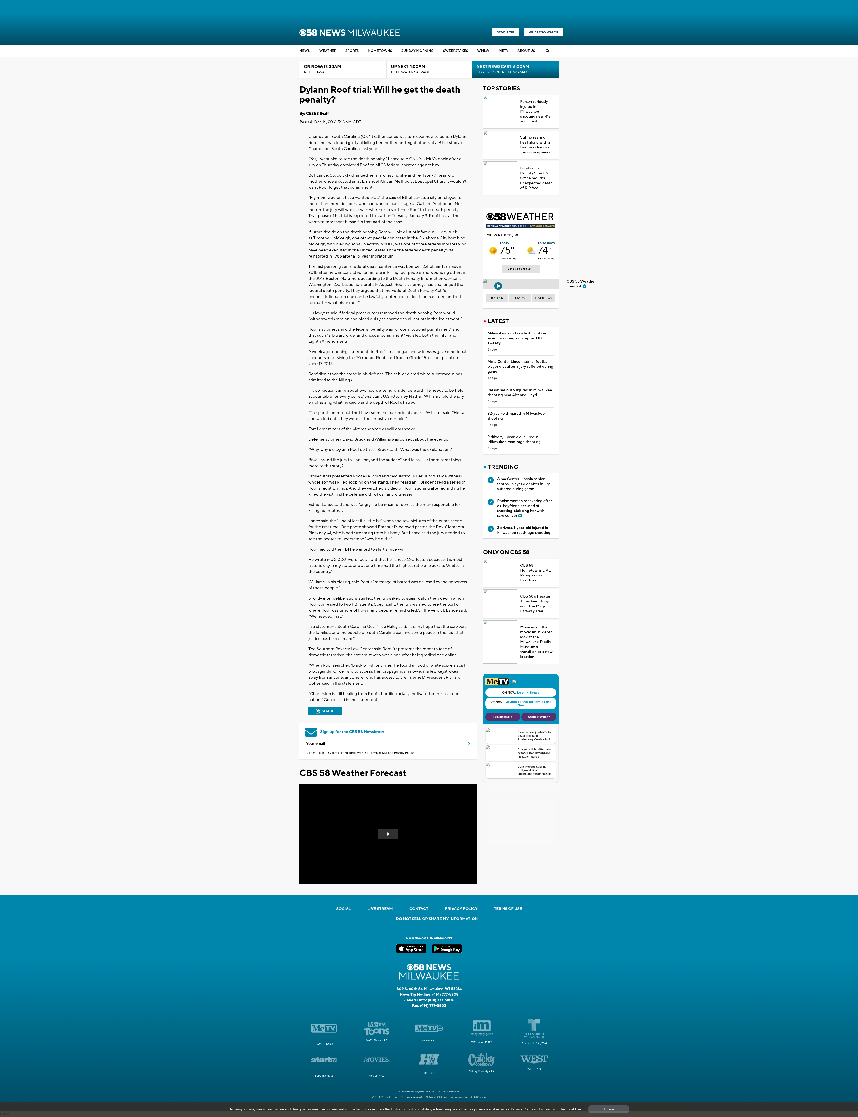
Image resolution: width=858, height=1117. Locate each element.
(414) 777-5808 (445, 994)
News (304, 51)
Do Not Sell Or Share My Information (437, 918)
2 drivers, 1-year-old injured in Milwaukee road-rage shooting (514, 439)
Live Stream (380, 908)
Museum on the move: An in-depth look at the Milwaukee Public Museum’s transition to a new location (536, 642)
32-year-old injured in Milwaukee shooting (516, 416)
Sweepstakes (455, 51)
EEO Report (429, 1097)
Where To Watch (543, 32)
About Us (526, 51)
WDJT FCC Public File (384, 1097)
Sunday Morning (417, 51)
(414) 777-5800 (441, 1000)
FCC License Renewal (410, 1097)
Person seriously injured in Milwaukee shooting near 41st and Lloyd (536, 111)
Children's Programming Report (454, 1097)
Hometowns (380, 51)
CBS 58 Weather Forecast (581, 284)
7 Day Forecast (521, 269)
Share (328, 711)
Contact (418, 908)
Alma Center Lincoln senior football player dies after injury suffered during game (520, 366)
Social (343, 908)
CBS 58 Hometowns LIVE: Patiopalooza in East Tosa (536, 573)
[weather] (493, 250)
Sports (352, 51)
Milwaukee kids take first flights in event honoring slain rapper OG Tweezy (517, 338)
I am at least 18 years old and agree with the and (361, 753)
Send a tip (505, 32)
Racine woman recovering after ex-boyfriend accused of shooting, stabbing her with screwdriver (524, 508)
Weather (327, 51)
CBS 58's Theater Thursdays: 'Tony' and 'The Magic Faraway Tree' (535, 604)
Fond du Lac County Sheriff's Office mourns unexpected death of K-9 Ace (536, 178)
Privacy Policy (404, 753)
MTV (503, 51)
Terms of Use (378, 753)
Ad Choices (479, 1097)
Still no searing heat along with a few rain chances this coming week (535, 145)
